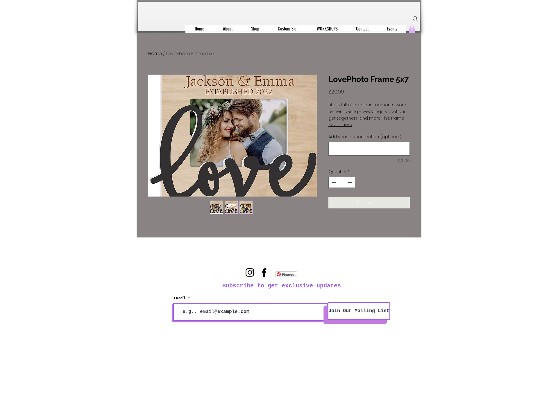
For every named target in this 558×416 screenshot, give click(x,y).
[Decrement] (333, 182)
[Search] (415, 19)
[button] (412, 29)
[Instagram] (249, 272)
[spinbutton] (342, 182)
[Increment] (351, 182)
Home (155, 53)
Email (179, 298)
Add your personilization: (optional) (364, 137)
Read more (340, 124)
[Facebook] (264, 272)
